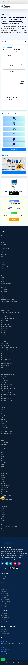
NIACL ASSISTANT (6, 371)
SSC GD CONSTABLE (6, 435)
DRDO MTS (3, 382)
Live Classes (4, 613)
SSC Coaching (4, 591)
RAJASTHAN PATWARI (7, 326)
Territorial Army (5, 369)
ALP (2, 268)
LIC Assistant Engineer (6, 378)
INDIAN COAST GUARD (6, 384)
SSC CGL (3, 250)
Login (25, 1)
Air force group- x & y (6, 283)
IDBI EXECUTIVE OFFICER (7, 299)
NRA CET (3, 361)
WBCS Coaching (5, 593)
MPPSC (3, 516)
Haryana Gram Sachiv (6, 309)
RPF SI (2, 454)
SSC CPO (3, 287)
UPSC (2, 295)
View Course (14, 173)
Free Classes (19, 1)
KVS (2, 322)
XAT (2, 411)
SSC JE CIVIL (4, 377)
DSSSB (2, 279)
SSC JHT (3, 439)
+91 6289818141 (5, 649)
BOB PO (3, 314)
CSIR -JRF (3, 336)
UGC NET (3, 342)
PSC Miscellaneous (6, 485)
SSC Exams (4, 631)
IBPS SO (3, 239)
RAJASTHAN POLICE (6, 328)
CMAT (2, 417)
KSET (2, 476)
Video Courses (5, 617)
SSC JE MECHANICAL (6, 400)
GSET (2, 470)
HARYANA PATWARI (6, 320)
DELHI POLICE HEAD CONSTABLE (9, 347)
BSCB (2, 446)
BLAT (2, 466)
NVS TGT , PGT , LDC (6, 324)
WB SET (3, 413)
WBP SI (3, 489)
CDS (2, 260)
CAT (2, 404)
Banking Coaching (5, 589)
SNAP (2, 452)
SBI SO (2, 246)
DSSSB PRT (4, 472)
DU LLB (3, 468)
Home (2, 14)
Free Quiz (3, 619)
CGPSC (3, 514)
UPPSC (3, 520)
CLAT (2, 262)
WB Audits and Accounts (7, 495)
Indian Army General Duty (7, 363)
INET (2, 396)
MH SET (3, 423)
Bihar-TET (3, 481)
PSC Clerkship (4, 487)
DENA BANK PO (5, 311)
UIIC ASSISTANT (5, 390)
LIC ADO (3, 278)
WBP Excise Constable (6, 499)
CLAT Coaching (5, 595)
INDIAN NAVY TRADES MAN (8, 402)
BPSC (2, 353)
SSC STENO (4, 305)
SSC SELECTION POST (6, 431)
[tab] (7, 42)
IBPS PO (3, 235)
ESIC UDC (3, 373)
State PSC (3, 518)
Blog (2, 581)
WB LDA (3, 503)
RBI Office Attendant (6, 359)
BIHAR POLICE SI (5, 349)
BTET (2, 297)
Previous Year (4, 622)
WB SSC (3, 483)
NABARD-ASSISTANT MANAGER (9, 301)
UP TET (3, 332)
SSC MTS (3, 254)
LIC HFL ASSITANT (6, 380)
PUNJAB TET (4, 421)
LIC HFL (3, 448)
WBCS (2, 256)
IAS (2, 528)
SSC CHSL (3, 252)
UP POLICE (3, 330)
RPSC (2, 524)
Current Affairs (5, 587)
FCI (2, 276)
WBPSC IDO (4, 507)
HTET (2, 429)
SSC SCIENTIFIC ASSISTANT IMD (9, 433)
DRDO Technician (5, 365)
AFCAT (3, 281)
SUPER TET (4, 425)
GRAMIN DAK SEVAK (6, 340)
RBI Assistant (4, 291)
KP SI (2, 493)
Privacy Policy (5, 604)
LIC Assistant (4, 289)
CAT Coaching (4, 597)
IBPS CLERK (4, 237)
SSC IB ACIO (4, 437)
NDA (2, 355)
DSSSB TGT (4, 474)
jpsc (2, 522)
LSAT (2, 464)
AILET (2, 458)
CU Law (3, 530)
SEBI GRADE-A (4, 444)
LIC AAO (3, 274)
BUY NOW (14, 219)
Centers (3, 583)
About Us (3, 576)
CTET (2, 258)
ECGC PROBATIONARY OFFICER (9, 318)
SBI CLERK (3, 245)
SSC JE (3, 293)
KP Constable (4, 491)
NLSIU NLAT (4, 462)
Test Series (4, 615)
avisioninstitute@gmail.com (8, 654)
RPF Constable (4, 272)
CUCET (3, 510)
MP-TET (3, 479)
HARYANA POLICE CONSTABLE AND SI (10, 312)
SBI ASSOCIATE (5, 248)
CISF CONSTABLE (5, 316)
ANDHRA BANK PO (5, 307)
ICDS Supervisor (5, 505)
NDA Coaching (5, 599)
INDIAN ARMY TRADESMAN (8, 394)
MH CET (3, 460)
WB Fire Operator (5, 497)
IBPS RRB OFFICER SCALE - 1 (8, 375)
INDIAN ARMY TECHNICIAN (8, 388)
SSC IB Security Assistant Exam (9, 526)
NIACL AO (3, 334)
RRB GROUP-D (4, 266)
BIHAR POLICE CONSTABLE (8, 351)
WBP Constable (5, 344)
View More (14, 149)
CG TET (3, 410)
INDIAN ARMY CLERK (6, 386)
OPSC (2, 509)
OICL (2, 338)
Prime (2, 585)
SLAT (2, 456)
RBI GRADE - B (4, 285)
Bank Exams (4, 629)
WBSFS (3, 477)
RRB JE (3, 270)
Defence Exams (5, 633)
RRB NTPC (3, 264)
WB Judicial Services (6, 501)
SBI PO (2, 243)
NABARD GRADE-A (5, 443)
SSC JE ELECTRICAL (6, 392)
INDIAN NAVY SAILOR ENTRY (8, 398)
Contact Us (4, 578)
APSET (3, 450)
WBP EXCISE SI (5, 345)
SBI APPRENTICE (5, 427)
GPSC (2, 357)
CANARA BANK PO (5, 303)
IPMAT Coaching (5, 601)
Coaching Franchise (6, 606)
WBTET (3, 408)
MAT (2, 406)
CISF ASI (3, 367)
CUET (2, 512)
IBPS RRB (3, 241)
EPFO (2, 441)
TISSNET (3, 419)
